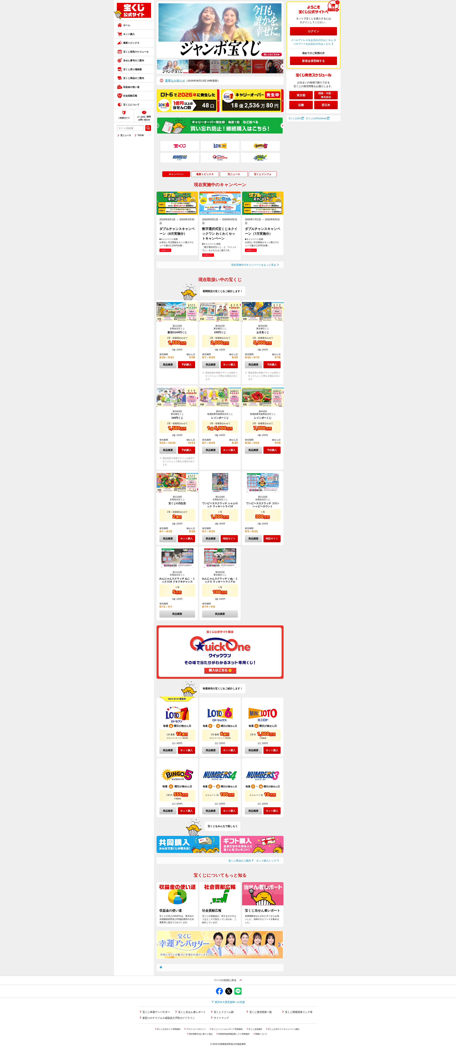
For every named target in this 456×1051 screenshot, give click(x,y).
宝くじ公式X (295, 118)
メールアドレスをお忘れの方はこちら (312, 40)
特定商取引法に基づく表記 (201, 1034)
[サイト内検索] (148, 128)
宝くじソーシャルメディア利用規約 (227, 1029)
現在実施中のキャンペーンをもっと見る (253, 264)
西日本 (326, 104)
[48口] (188, 110)
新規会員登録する (313, 60)
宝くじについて (131, 104)
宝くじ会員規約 (255, 1029)
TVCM (141, 135)
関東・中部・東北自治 (325, 95)
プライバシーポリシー (196, 1029)
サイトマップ (221, 1017)
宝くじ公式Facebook (316, 118)
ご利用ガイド (124, 118)
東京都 (301, 95)
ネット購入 (129, 34)
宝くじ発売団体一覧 (260, 1012)
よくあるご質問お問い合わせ (144, 118)
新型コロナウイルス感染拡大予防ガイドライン (168, 1017)
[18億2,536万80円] (252, 110)
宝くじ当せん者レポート (192, 1012)
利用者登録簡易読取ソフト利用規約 (234, 1034)
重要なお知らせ (175, 80)
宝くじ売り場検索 (132, 69)
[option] (220, 29)
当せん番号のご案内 (133, 60)
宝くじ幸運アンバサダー (156, 1012)
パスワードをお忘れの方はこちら (312, 43)
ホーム (126, 25)
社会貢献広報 (130, 95)
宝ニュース (125, 135)
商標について (261, 1034)
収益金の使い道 (131, 87)
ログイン (313, 31)
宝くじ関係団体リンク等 (298, 1012)
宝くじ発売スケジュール (136, 51)
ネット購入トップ (266, 860)
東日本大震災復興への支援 (230, 1002)
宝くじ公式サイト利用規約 (168, 1029)
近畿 (301, 104)
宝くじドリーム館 (224, 1012)
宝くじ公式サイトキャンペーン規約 (283, 1029)
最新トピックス (131, 42)
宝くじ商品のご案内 (133, 78)
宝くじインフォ (262, 174)
